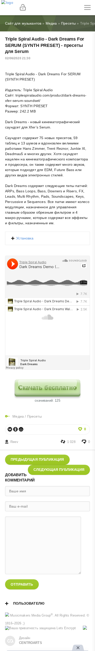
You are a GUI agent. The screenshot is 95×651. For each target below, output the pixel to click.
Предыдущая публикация (37, 459)
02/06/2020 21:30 (17, 58)
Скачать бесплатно (47, 387)
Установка (24, 238)
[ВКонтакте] (10, 429)
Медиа (18, 416)
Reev (14, 442)
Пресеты (34, 416)
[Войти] (22, 7)
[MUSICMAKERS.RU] (7, 7)
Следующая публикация (58, 470)
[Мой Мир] (21, 429)
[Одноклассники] (15, 429)
